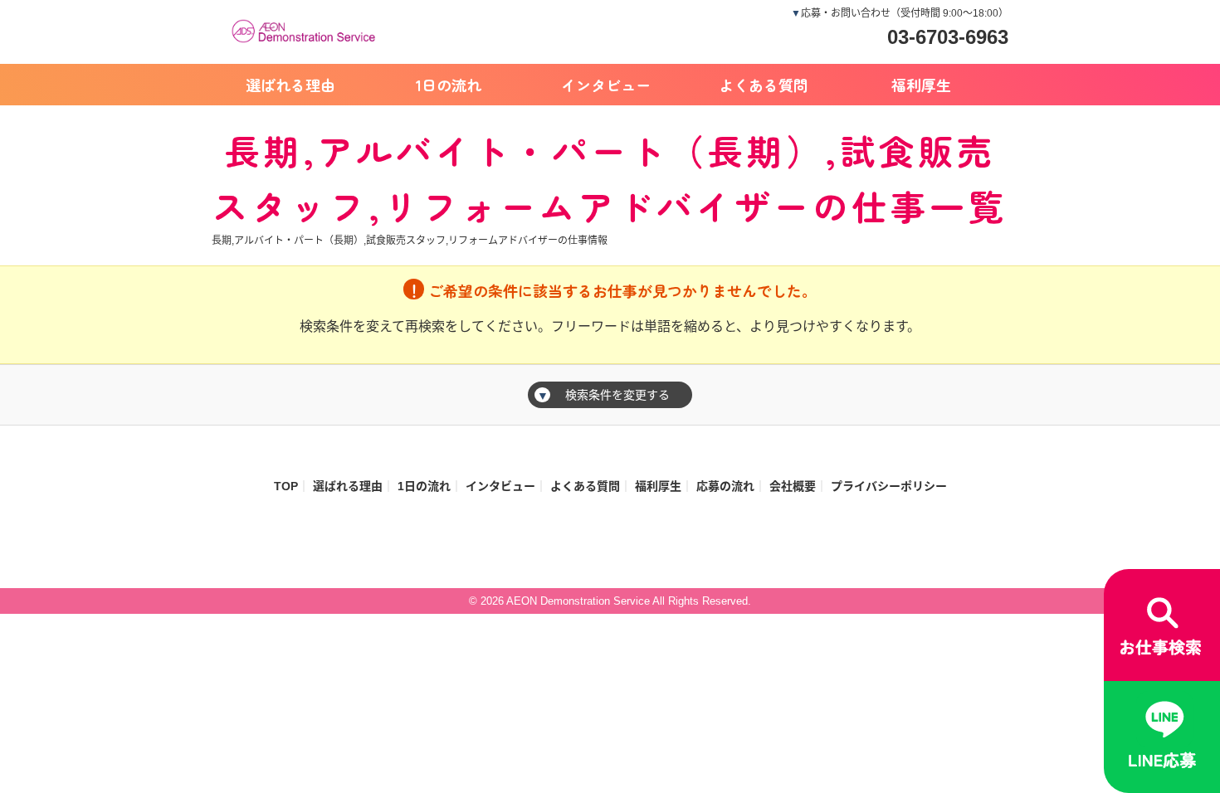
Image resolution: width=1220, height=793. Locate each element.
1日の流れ (448, 84)
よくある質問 (763, 84)
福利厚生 (921, 84)
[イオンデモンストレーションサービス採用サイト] (307, 29)
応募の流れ (725, 486)
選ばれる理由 (290, 84)
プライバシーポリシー (889, 486)
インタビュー (606, 84)
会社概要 (792, 486)
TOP (286, 486)
